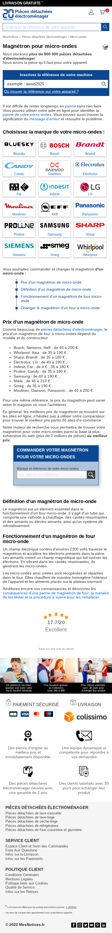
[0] (102, 13)
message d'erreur (44, 119)
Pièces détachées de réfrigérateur (31, 826)
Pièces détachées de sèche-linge (31, 821)
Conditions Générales (22, 875)
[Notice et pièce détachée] (8, 14)
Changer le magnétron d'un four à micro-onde (60, 308)
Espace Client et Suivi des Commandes (36, 846)
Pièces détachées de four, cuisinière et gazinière (43, 830)
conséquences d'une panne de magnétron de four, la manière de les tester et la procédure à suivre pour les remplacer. (56, 595)
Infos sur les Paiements (24, 859)
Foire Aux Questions (21, 850)
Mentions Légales (19, 879)
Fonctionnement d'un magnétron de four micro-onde (61, 298)
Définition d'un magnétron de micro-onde (56, 289)
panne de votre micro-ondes (27, 114)
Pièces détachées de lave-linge (30, 817)
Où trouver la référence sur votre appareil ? (41, 91)
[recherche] (105, 27)
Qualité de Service (20, 887)
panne (70, 106)
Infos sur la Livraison (21, 854)
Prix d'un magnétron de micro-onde (51, 282)
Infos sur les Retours (21, 892)
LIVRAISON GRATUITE (22, 3)
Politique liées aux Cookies (26, 883)
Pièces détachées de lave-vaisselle (33, 813)
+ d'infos (71, 906)
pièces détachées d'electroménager (71, 329)
